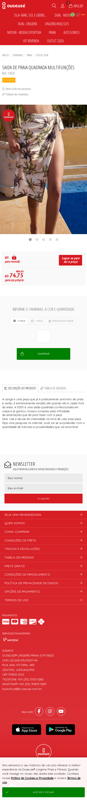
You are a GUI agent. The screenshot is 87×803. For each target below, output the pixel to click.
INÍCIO (5, 55)
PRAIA (29, 55)
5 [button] (57, 239)
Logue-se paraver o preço (70, 260)
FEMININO (18, 55)
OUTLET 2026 (42, 55)
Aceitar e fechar (43, 792)
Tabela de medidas (55, 388)
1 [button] (30, 239)
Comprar (44, 353)
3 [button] (43, 239)
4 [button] (50, 239)
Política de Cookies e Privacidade (32, 778)
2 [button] (37, 239)
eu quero (43, 498)
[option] (43, 169)
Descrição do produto (22, 388)
